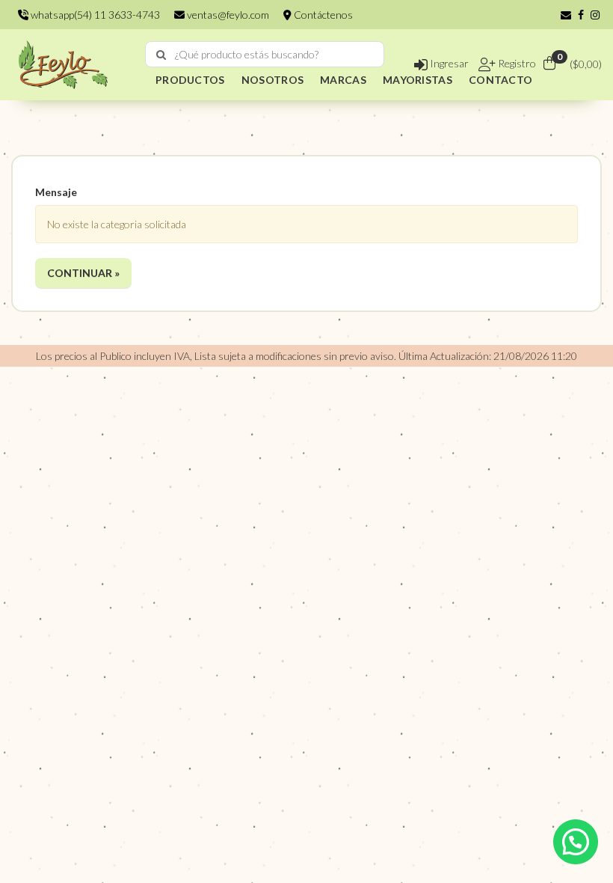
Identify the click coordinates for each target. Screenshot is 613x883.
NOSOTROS (272, 79)
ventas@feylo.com (227, 14)
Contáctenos (322, 14)
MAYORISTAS (417, 79)
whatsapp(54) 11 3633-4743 (94, 14)
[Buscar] (161, 54)
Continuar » (83, 272)
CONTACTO (500, 79)
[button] (565, 14)
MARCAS (343, 79)
